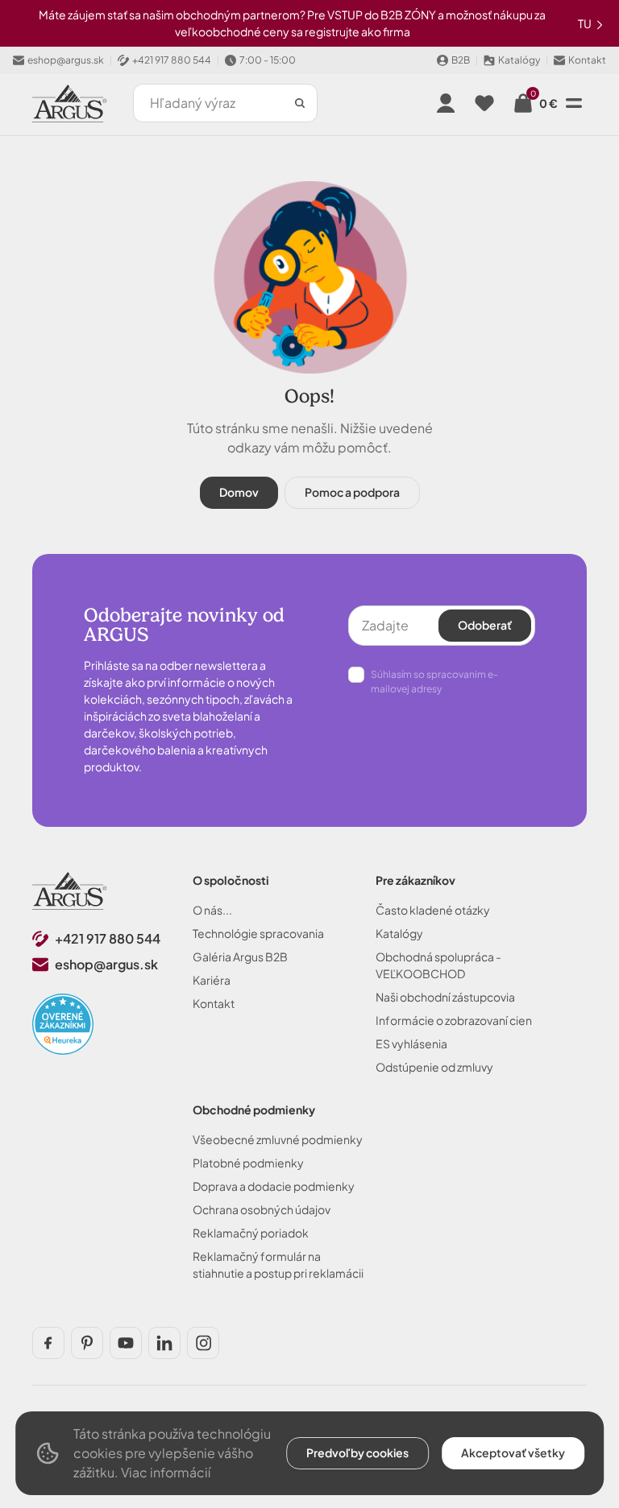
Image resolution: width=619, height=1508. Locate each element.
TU (585, 23)
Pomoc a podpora (352, 492)
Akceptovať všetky (513, 1452)
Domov (239, 492)
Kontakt (214, 1003)
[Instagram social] (203, 1343)
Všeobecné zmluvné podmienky (278, 1139)
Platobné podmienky (248, 1162)
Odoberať (485, 625)
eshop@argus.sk (106, 964)
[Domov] (69, 891)
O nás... (212, 910)
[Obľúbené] (484, 103)
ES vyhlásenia (411, 1043)
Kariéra (212, 980)
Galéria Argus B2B (240, 956)
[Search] (300, 103)
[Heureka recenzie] (62, 1024)
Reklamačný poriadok (251, 1232)
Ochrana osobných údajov (261, 1209)
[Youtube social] (126, 1343)
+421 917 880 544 (107, 938)
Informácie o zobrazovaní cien (454, 1020)
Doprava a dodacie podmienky (274, 1186)
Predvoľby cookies (357, 1452)
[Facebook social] (48, 1343)
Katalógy (399, 933)
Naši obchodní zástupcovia (445, 996)
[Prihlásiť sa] (446, 103)
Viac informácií (165, 1472)
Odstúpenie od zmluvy (434, 1067)
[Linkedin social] (164, 1343)
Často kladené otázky (433, 910)
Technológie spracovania (258, 933)
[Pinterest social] (87, 1343)
